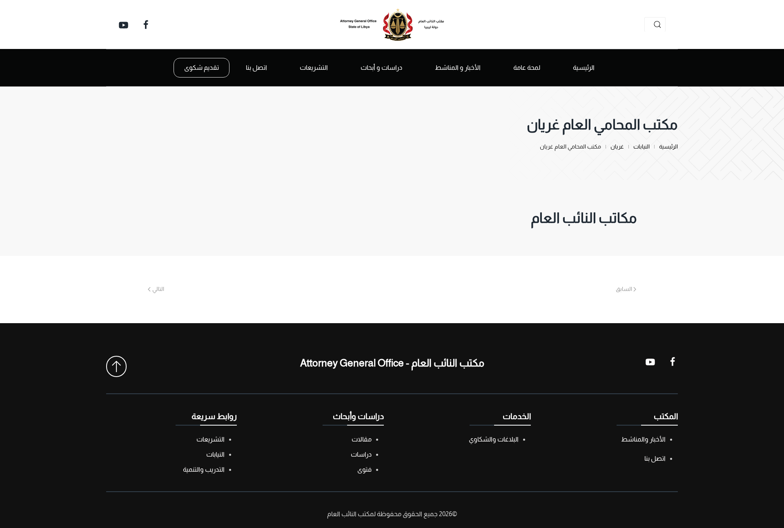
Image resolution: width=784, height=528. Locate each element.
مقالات (362, 439)
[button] (116, 366)
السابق (624, 289)
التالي (158, 289)
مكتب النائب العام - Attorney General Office (392, 362)
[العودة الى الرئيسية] (392, 24)
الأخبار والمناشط (643, 439)
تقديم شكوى (201, 67)
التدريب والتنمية (204, 469)
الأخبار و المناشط (458, 67)
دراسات (361, 454)
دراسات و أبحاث (381, 67)
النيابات (215, 454)
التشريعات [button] (314, 67)
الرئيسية (584, 67)
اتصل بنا (256, 67)
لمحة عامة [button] (526, 67)
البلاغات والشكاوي (494, 439)
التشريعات (210, 439)
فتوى (364, 469)
